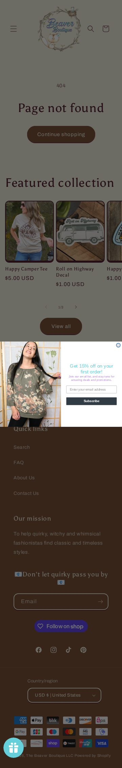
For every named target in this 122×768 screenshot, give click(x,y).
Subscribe (92, 401)
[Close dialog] (118, 345)
